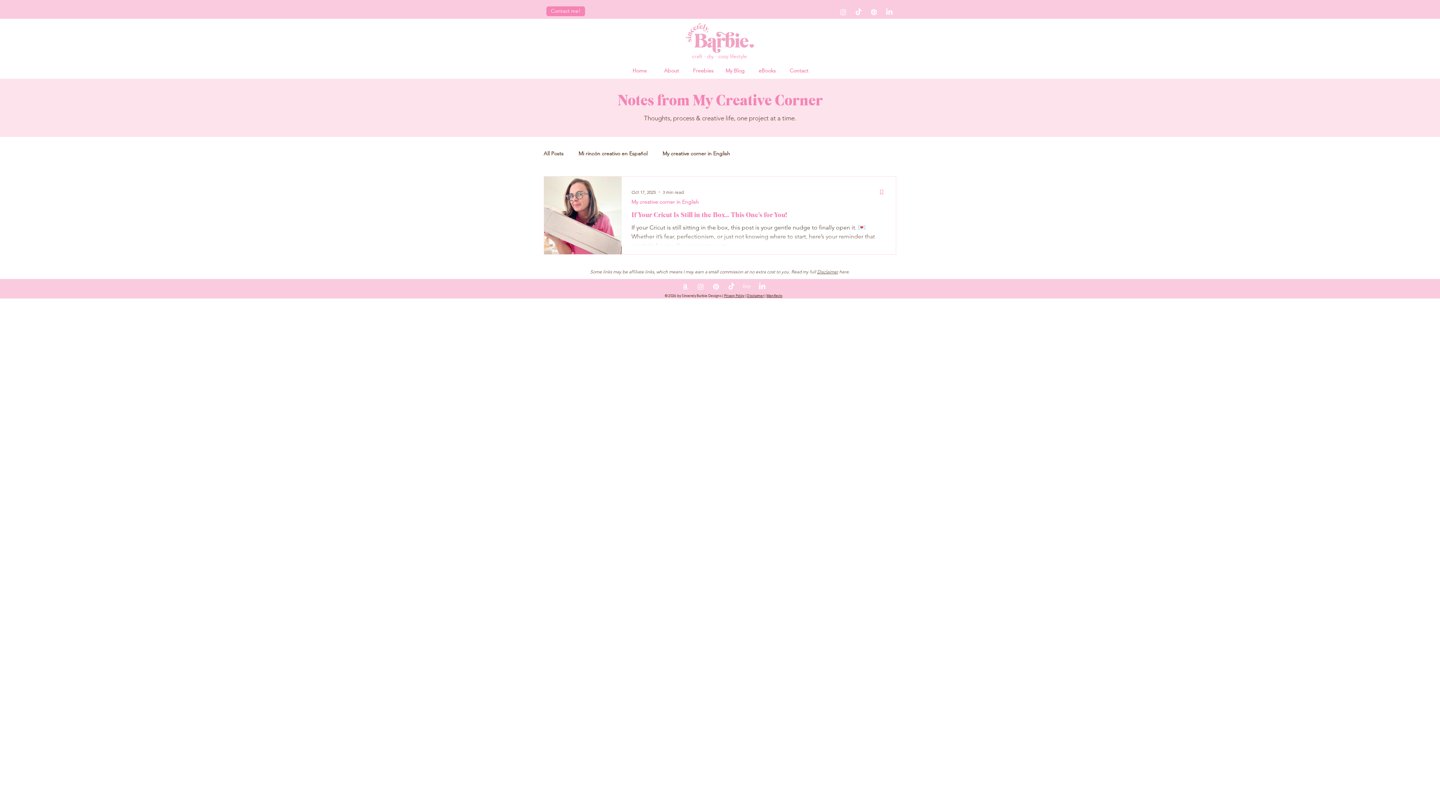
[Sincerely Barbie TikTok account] (858, 12)
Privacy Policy (734, 295)
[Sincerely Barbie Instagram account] (843, 12)
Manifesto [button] (774, 295)
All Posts (554, 153)
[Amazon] (685, 287)
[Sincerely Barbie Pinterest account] (874, 12)
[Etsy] (747, 287)
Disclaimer (827, 271)
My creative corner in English (696, 153)
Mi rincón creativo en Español (613, 153)
